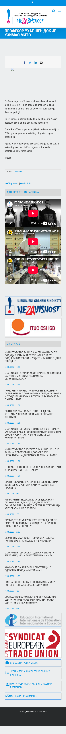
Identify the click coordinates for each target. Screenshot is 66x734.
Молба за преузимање (23, 696)
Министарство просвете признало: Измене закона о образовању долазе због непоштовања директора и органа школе (32, 452)
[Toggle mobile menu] (59, 10)
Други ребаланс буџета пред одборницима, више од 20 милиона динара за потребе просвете (32, 485)
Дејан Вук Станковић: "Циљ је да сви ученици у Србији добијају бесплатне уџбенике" (29, 414)
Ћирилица (13, 183)
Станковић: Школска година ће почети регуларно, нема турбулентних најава (29, 554)
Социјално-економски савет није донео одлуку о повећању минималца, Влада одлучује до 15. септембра (30, 599)
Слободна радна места (23, 662)
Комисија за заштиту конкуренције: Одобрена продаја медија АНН (28, 569)
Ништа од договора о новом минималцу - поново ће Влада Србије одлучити (31, 583)
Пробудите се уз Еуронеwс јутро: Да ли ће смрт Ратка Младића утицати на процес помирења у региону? (31, 523)
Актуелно (18, 172)
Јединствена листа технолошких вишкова (30, 673)
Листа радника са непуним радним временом (31, 685)
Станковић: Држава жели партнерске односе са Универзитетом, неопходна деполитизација (33, 376)
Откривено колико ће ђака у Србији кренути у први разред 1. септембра (33, 468)
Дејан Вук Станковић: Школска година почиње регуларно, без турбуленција (29, 539)
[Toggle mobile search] (53, 10)
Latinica (27, 183)
